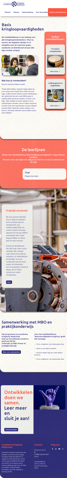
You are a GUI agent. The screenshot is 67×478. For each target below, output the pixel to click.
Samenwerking (27, 12)
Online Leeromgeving (57, 12)
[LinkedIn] (56, 449)
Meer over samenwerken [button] (11, 352)
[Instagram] (62, 449)
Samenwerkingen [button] (11, 429)
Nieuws (16, 12)
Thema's (7, 12)
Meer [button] (9, 282)
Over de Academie (43, 12)
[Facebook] (52, 449)
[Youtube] (59, 449)
